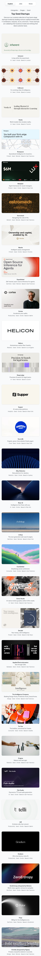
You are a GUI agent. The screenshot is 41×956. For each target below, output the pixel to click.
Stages (22, 10)
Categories (14, 10)
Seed (28, 10)
